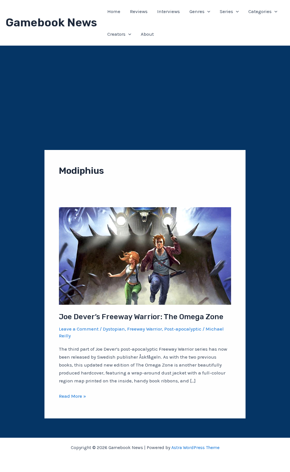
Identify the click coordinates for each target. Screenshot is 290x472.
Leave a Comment (79, 329)
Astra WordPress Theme (195, 447)
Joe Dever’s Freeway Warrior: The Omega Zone (141, 316)
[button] (207, 11)
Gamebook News (51, 22)
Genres (196, 11)
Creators (116, 34)
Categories (260, 11)
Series (226, 11)
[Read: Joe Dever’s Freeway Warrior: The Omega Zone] (145, 255)
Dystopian (114, 329)
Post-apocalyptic (182, 329)
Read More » (72, 396)
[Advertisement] (145, 88)
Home (113, 11)
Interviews (168, 11)
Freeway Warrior (144, 329)
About (147, 34)
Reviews (139, 11)
